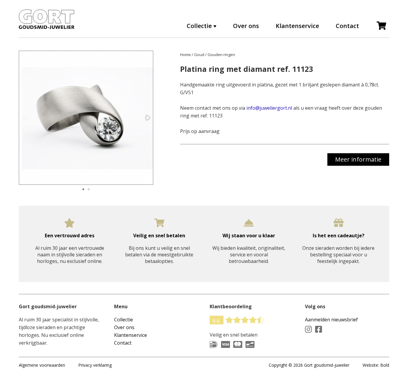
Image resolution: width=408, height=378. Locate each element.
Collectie (123, 319)
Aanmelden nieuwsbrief (331, 319)
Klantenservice (297, 26)
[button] (147, 118)
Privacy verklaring (95, 365)
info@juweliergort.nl (269, 108)
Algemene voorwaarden (42, 365)
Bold (384, 365)
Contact (347, 26)
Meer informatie (358, 159)
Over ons (246, 26)
